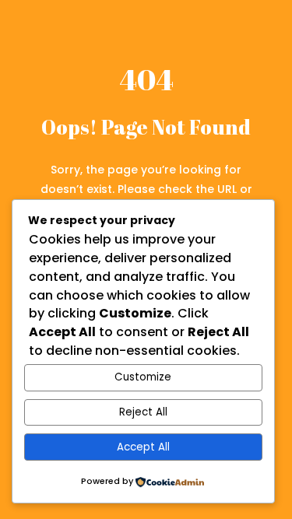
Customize (142, 377)
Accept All (143, 447)
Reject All (143, 412)
